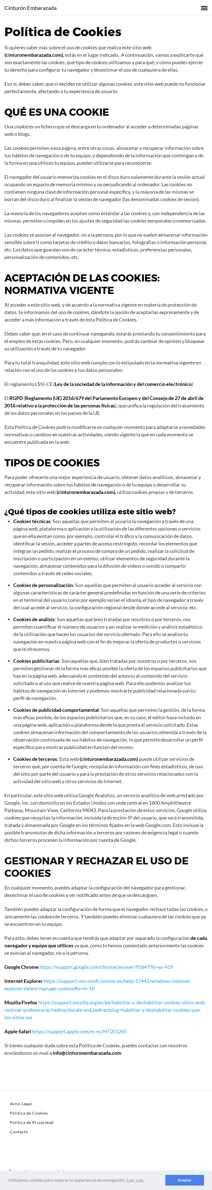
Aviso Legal (21, 1103)
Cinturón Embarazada (30, 7)
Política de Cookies (29, 1113)
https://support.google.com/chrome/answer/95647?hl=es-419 (106, 967)
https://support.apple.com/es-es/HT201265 (79, 1031)
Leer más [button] (135, 1180)
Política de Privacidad (32, 1122)
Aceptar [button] (185, 1180)
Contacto (19, 1131)
